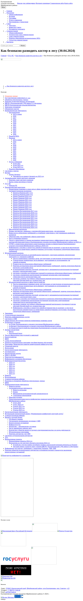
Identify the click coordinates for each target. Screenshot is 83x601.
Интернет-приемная (43, 3)
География (12, 18)
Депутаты (12, 25)
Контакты (10, 42)
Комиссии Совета (15, 27)
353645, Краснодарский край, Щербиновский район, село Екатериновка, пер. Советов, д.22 (37, 588)
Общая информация (16, 14)
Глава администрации (16, 36)
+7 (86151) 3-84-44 (13, 590)
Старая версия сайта (57, 3)
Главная (9, 11)
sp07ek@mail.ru (10, 592)
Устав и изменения (15, 20)
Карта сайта (68, 3)
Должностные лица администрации (21, 35)
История (12, 16)
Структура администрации (18, 40)
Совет (9, 24)
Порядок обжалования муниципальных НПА (24, 38)
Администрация (12, 31)
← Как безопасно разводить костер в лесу (19, 86)
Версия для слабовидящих (26, 3)
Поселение (10, 13)
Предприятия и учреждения (18, 22)
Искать (23, 45)
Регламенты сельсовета (17, 29)
